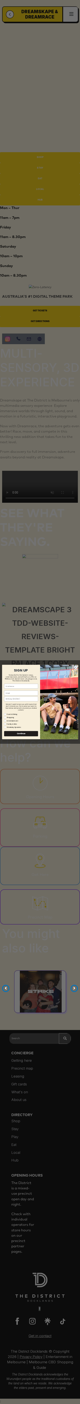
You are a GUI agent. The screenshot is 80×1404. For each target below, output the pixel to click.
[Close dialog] (75, 667)
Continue (21, 733)
